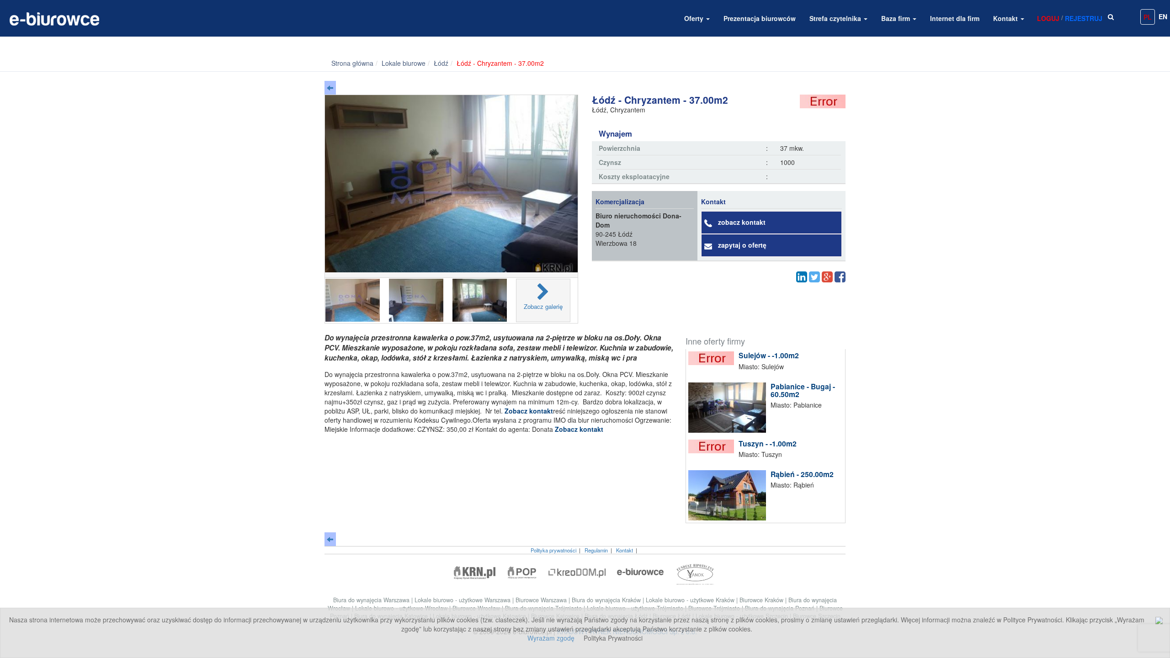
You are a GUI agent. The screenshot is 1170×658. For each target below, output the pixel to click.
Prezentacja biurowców (759, 18)
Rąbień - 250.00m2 (802, 474)
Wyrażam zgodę (550, 637)
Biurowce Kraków (762, 600)
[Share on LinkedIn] (801, 277)
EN (1163, 16)
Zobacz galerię (543, 306)
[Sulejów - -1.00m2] (713, 358)
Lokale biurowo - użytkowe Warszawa (463, 600)
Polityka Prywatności (613, 637)
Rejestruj (1083, 18)
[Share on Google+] (827, 277)
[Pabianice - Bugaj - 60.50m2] (729, 407)
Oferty (694, 18)
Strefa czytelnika (836, 18)
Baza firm (896, 18)
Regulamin (596, 550)
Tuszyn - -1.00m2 (768, 443)
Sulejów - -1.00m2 (769, 355)
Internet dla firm (954, 18)
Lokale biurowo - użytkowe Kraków (691, 600)
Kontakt (1006, 18)
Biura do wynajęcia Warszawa (372, 600)
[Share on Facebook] (840, 277)
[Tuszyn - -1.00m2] (713, 446)
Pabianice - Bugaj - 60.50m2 (803, 390)
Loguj (1048, 18)
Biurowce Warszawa (542, 600)
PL (1147, 16)
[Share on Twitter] (814, 277)
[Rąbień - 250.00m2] (729, 495)
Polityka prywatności (553, 550)
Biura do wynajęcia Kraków (607, 600)
